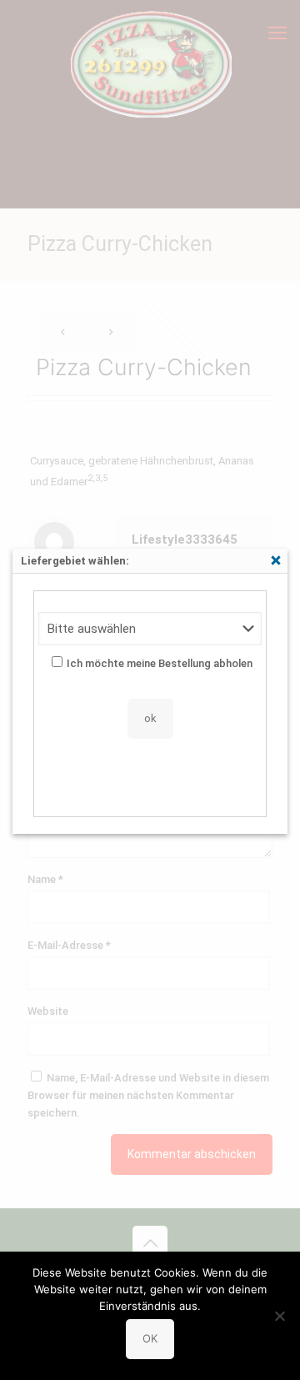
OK (150, 1338)
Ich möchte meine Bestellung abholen (159, 663)
